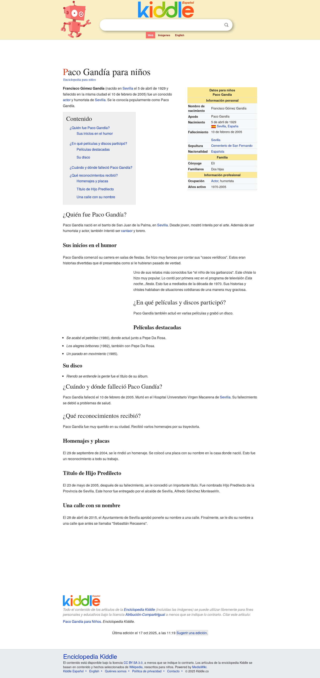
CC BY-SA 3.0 (133, 662)
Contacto (173, 671)
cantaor (127, 230)
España (233, 126)
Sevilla (221, 126)
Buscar (226, 25)
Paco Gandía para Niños (82, 621)
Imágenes (164, 35)
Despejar (217, 25)
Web (150, 35)
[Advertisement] (160, 52)
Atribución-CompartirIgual (145, 614)
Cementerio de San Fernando (232, 145)
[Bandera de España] (213, 126)
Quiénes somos (115, 671)
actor (67, 99)
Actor (214, 180)
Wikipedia (136, 667)
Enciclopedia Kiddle (139, 609)
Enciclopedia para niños (79, 79)
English (179, 35)
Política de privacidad (147, 671)
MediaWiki (199, 667)
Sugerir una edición (192, 632)
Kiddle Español (73, 671)
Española (217, 151)
